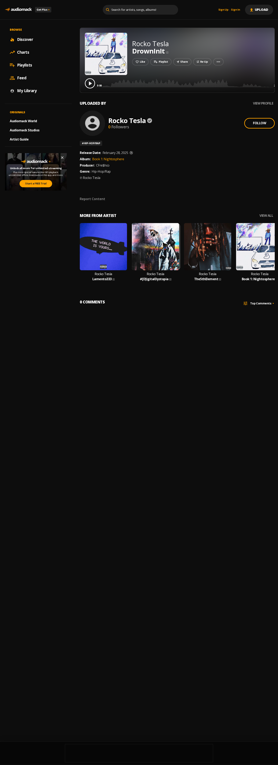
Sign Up (223, 9)
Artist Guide (19, 139)
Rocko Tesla (127, 120)
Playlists (24, 65)
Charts (23, 52)
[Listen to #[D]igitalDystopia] (155, 246)
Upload (261, 9)
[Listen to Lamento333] (103, 246)
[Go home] (18, 10)
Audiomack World (23, 121)
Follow (259, 123)
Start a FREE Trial (35, 183)
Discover (25, 39)
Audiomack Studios (24, 130)
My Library (27, 90)
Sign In (235, 9)
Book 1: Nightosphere (108, 159)
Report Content (92, 199)
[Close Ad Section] (62, 158)
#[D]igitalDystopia (154, 279)
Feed (21, 78)
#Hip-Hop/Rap (91, 143)
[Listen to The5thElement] (207, 246)
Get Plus (43, 9)
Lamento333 (102, 279)
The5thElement (206, 279)
